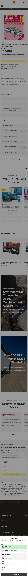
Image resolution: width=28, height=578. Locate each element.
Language (3, 567)
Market (2, 561)
